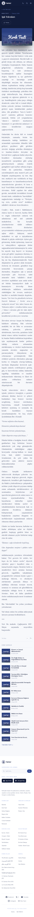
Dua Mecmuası (22, 836)
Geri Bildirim (21, 864)
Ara (29, 771)
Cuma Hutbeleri (6, 820)
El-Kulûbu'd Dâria (23, 839)
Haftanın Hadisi (6, 848)
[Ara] (26, 3)
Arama (20, 861)
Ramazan (4, 823)
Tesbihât (4, 845)
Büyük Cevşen (6, 839)
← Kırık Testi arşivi (6, 9)
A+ (31, 638)
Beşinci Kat (5, 814)
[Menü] (30, 3)
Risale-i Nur (21, 811)
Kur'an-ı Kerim (5, 833)
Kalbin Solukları (6, 817)
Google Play (21, 780)
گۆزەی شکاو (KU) (6, 864)
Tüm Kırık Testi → (7, 745)
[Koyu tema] (23, 3)
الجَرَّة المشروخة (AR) (7, 861)
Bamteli (4, 804)
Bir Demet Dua (22, 833)
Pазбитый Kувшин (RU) (8, 873)
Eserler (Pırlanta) (22, 808)
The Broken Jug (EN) (7, 858)
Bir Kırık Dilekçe (22, 842)
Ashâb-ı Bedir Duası (24, 845)
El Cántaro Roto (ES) (7, 881)
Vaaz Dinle (21, 804)
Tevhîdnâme (5, 842)
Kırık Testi (5, 13)
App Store (8, 780)
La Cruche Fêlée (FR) (7, 884)
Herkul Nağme (6, 811)
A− (27, 638)
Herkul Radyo (22, 858)
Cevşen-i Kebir (6, 836)
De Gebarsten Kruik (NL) (8, 888)
